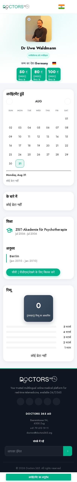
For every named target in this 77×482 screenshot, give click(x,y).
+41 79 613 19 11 (39, 428)
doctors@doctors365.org (39, 432)
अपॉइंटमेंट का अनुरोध (38, 477)
